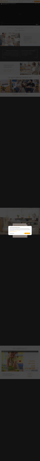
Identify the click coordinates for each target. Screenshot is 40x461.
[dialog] (20, 230)
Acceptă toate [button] (27, 233)
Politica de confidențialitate (17, 230)
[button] (20, 231)
